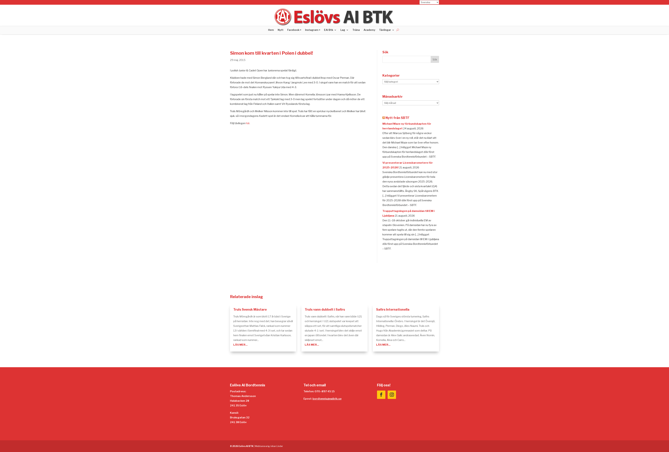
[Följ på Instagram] (392, 395)
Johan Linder (276, 446)
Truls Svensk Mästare (250, 309)
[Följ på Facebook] (381, 395)
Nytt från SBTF (397, 118)
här (247, 123)
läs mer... (240, 344)
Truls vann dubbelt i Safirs (325, 309)
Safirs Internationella (392, 309)
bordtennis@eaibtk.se (327, 398)
